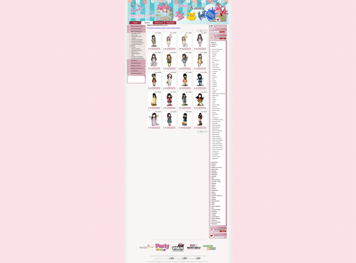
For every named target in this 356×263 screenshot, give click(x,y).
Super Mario (215, 114)
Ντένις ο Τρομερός (216, 141)
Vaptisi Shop (158, 258)
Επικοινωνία (179, 256)
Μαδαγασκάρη (215, 128)
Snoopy (214, 112)
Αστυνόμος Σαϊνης (216, 121)
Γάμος (193, 261)
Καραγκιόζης (215, 123)
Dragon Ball (214, 65)
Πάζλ (132, 55)
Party (197, 261)
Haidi (213, 75)
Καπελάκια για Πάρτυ (136, 50)
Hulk (213, 78)
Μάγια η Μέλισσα (216, 127)
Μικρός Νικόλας (215, 134)
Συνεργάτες (193, 256)
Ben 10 (213, 58)
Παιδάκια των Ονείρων (217, 145)
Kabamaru (214, 82)
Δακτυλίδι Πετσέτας (136, 33)
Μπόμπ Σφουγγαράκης (217, 140)
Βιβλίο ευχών (134, 52)
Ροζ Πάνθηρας (215, 153)
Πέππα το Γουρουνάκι (217, 149)
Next (205, 30)
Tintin (213, 115)
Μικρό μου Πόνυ (216, 132)
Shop (148, 28)
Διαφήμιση (159, 261)
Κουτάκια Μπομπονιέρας (137, 43)
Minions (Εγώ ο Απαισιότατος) (219, 93)
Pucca (213, 103)
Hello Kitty (214, 77)
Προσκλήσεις (134, 35)
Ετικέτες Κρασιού (135, 53)
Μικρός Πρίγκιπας (216, 136)
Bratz (213, 62)
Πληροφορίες (186, 256)
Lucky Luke (215, 90)
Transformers (215, 117)
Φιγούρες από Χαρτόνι (137, 56)
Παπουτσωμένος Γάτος (217, 147)
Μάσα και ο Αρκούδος (217, 130)
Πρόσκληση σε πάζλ (136, 36)
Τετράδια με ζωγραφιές (136, 39)
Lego (213, 88)
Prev (198, 30)
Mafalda (214, 91)
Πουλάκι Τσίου (215, 151)
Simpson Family (215, 110)
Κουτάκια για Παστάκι (136, 41)
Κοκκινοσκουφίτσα (216, 125)
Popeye (214, 101)
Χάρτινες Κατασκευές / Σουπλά (158, 28)
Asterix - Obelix (215, 51)
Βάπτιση (189, 261)
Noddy (213, 97)
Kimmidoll (214, 84)
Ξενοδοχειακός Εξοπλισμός (179, 261)
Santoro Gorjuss (216, 104)
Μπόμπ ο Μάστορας (216, 138)
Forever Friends (216, 67)
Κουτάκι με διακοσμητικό (137, 58)
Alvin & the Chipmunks (217, 49)
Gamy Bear (214, 71)
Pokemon (214, 99)
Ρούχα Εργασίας (167, 261)
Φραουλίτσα (215, 158)
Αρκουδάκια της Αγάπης (217, 119)
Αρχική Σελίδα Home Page (157, 256)
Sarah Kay (214, 106)
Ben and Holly (215, 60)
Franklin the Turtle (216, 69)
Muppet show (215, 95)
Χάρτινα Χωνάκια (135, 49)
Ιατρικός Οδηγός (203, 261)
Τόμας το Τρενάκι (216, 156)
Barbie (213, 56)
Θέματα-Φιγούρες (201, 256)
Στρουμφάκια (215, 154)
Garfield (214, 73)
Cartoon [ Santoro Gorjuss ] (173, 28)
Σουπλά (133, 47)
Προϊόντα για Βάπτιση (169, 256)
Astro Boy (214, 53)
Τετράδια (133, 38)
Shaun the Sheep (216, 108)
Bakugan (214, 54)
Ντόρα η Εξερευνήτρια (217, 143)
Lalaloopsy (214, 86)
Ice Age (214, 80)
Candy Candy (215, 64)
